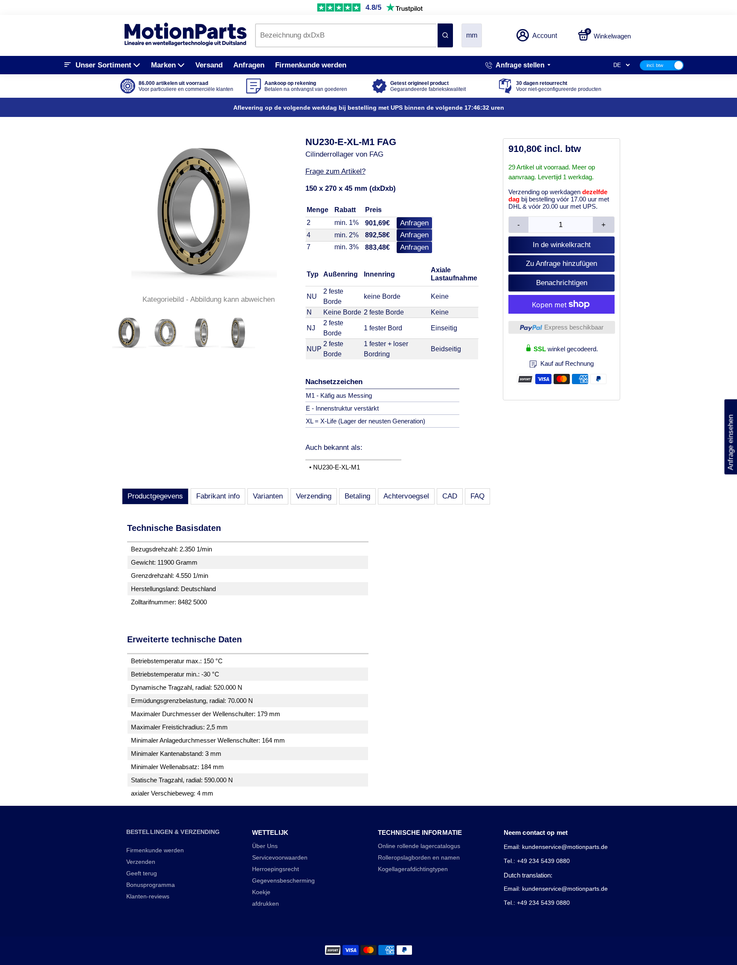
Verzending (313, 496)
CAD (449, 496)
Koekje (261, 892)
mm (471, 35)
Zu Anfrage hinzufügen (561, 263)
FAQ (477, 496)
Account (544, 35)
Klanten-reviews (147, 896)
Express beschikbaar (574, 327)
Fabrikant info (218, 496)
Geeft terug (141, 873)
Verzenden (140, 862)
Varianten (268, 496)
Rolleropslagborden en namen (419, 857)
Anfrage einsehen (730, 437)
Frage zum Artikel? (335, 171)
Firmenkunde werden (310, 65)
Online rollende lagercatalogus (419, 846)
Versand (209, 65)
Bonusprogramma (150, 885)
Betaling (357, 496)
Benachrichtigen (561, 283)
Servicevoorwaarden (280, 857)
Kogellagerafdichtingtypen (413, 869)
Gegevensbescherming (283, 881)
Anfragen (248, 65)
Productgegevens (155, 496)
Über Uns (265, 846)
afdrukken (265, 904)
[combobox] (345, 35)
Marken (163, 65)
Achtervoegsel (406, 496)
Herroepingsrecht (275, 869)
